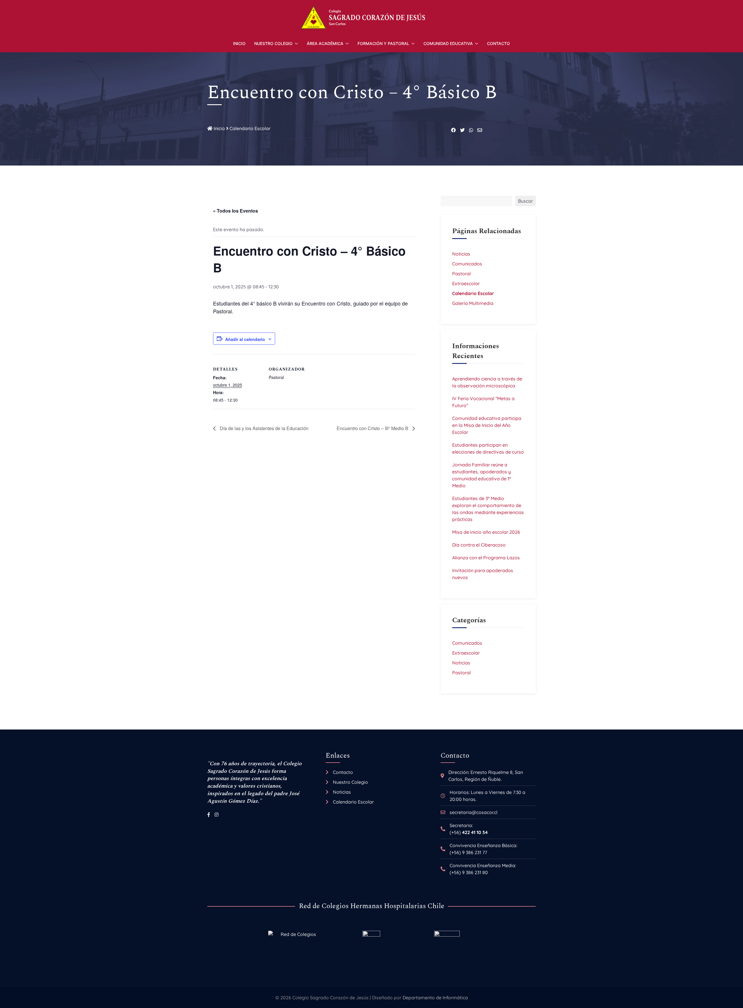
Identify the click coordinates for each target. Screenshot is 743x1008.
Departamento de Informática (435, 997)
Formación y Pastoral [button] (383, 43)
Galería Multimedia (472, 303)
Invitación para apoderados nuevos (482, 573)
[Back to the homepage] (371, 17)
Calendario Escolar (250, 128)
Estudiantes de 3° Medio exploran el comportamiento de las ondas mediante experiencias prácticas (488, 508)
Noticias (461, 254)
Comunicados (467, 264)
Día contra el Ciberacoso (479, 545)
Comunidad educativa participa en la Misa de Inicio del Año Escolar (486, 425)
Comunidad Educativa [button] (448, 43)
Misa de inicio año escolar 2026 (486, 532)
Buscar (525, 201)
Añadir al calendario (245, 339)
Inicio (239, 43)
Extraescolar (466, 283)
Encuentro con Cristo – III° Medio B (373, 428)
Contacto (498, 43)
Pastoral (461, 273)
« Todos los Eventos (235, 210)
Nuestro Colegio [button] (273, 43)
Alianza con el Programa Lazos (486, 557)
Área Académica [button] (325, 43)
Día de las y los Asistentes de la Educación (264, 428)
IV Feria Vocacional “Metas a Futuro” (483, 402)
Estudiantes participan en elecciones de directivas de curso (488, 448)
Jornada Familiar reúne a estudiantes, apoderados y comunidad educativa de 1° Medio (481, 475)
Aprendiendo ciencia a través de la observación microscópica (487, 382)
